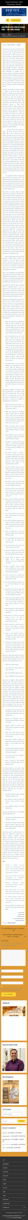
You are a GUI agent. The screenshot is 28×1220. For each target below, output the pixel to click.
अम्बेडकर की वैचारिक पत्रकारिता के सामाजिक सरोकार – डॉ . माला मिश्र (13, 935)
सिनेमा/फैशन (6, 1199)
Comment (4, 948)
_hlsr (3, 1147)
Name (3, 968)
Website (3, 980)
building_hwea (6, 1139)
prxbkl (4, 1133)
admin (18, 44)
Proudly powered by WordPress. (11, 1215)
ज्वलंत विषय (5, 1172)
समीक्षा (4, 1195)
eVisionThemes (17, 1217)
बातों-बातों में (5, 1176)
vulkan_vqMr (5, 1136)
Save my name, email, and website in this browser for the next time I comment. (11, 989)
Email (3, 974)
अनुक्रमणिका (6, 1164)
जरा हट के (5, 1187)
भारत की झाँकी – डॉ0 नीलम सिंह (15, 1133)
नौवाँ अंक (10, 923)
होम (3, 1160)
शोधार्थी (13, 923)
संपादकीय (5, 1168)
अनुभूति (4, 1183)
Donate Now (16, 20)
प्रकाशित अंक (6, 1207)
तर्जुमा (4, 1191)
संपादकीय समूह (6, 1203)
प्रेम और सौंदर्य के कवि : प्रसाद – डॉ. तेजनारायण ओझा (13, 929)
